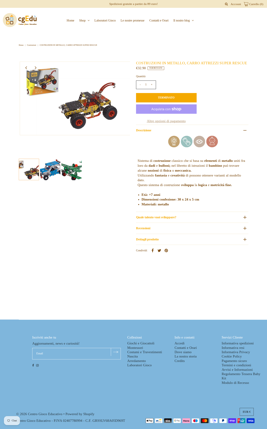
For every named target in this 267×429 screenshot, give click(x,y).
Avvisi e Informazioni (237, 370)
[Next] (35, 68)
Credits (180, 361)
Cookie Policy (232, 356)
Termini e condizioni (236, 365)
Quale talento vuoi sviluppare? (156, 217)
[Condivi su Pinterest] (166, 250)
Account (236, 4)
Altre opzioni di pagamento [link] (166, 121)
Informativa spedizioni (238, 343)
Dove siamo (183, 352)
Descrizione (143, 130)
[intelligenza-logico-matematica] (174, 146)
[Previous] (26, 68)
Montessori (135, 348)
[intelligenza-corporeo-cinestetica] (187, 146)
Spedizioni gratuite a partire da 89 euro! (133, 3)
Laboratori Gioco (105, 20)
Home (70, 20)
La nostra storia (186, 356)
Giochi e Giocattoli (140, 343)
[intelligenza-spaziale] (199, 146)
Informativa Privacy (236, 352)
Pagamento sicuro (234, 361)
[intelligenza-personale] (212, 146)
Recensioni (143, 228)
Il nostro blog (181, 20)
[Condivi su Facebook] (153, 250)
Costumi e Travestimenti (144, 352)
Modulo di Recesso (235, 383)
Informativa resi (233, 348)
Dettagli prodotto (147, 239)
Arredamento (136, 361)
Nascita (132, 356)
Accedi (180, 343)
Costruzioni (31, 45)
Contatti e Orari (158, 20)
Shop (82, 20)
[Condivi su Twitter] (159, 250)
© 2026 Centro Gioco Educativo (39, 414)
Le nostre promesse (132, 20)
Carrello (255, 4)
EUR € (247, 411)
